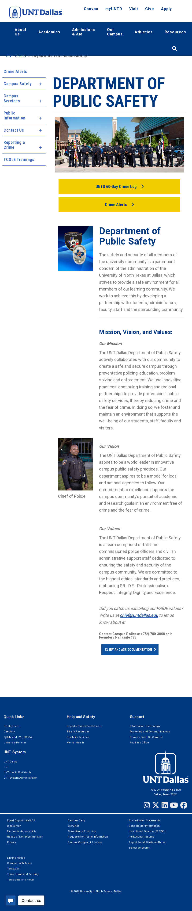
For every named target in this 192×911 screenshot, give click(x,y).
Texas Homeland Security (23, 874)
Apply (166, 9)
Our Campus (115, 31)
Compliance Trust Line (82, 831)
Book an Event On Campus (146, 737)
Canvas (91, 9)
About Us (20, 31)
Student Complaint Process (85, 842)
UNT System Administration (20, 777)
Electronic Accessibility (21, 831)
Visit (133, 9)
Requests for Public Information (88, 836)
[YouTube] (174, 805)
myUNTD (113, 9)
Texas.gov (13, 868)
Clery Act (73, 825)
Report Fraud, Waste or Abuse (147, 842)
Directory (9, 731)
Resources (175, 32)
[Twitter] (155, 805)
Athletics (144, 32)
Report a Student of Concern (84, 726)
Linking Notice (16, 857)
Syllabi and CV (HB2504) (18, 737)
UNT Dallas (16, 55)
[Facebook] (183, 805)
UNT (6, 767)
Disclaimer (14, 825)
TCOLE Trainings (19, 159)
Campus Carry (76, 820)
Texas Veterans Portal (20, 879)
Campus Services (12, 98)
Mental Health (75, 742)
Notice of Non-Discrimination (25, 836)
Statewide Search (139, 847)
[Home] (35, 11)
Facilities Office (139, 742)
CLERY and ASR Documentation (128, 649)
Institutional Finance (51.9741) (147, 831)
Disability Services (78, 737)
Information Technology (145, 726)
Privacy (11, 842)
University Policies (15, 742)
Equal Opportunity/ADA (21, 820)
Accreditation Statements (144, 820)
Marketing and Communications (150, 731)
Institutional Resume (141, 836)
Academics (49, 32)
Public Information (14, 115)
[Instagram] (147, 805)
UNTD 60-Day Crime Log (116, 186)
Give (149, 9)
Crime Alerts (15, 71)
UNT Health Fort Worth (17, 772)
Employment (11, 726)
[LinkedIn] (165, 805)
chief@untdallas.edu (139, 615)
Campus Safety (18, 83)
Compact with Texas (19, 863)
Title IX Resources (78, 731)
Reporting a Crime (14, 145)
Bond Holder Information (144, 825)
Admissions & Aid (83, 31)
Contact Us (14, 130)
